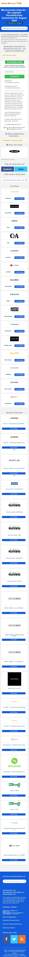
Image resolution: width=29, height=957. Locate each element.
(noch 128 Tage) (13, 517)
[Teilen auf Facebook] (6, 939)
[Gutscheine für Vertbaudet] (14, 192)
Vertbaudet (8, 198)
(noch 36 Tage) (14, 750)
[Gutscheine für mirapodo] (14, 251)
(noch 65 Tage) (14, 613)
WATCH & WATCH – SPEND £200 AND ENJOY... (14, 635)
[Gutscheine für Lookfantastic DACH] (14, 822)
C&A (8, 243)
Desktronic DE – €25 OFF (14, 688)
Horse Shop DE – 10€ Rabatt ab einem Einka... (14, 745)
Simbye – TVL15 (14, 809)
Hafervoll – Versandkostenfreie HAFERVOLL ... (14, 423)
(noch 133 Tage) (13, 428)
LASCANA (8, 374)
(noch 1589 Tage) (13, 473)
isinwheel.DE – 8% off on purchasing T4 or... (14, 771)
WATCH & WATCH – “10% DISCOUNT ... (14, 661)
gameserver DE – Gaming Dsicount (14, 489)
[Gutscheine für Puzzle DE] (14, 701)
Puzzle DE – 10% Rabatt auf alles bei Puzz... (14, 726)
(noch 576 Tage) (13, 814)
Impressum (14, 953)
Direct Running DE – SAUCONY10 (14, 558)
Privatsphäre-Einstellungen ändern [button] (11, 920)
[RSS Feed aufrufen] (22, 939)
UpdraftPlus (8, 403)
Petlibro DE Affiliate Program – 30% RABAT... (14, 855)
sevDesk (8, 272)
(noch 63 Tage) (14, 693)
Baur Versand (8, 360)
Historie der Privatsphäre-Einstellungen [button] (12, 924)
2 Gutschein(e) (19, 272)
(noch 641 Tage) (13, 795)
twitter (21, 169)
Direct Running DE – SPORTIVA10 (14, 512)
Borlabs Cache (8, 345)
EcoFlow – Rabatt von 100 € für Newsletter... (14, 468)
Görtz (8, 227)
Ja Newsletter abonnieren (13, 88)
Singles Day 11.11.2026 (18, 955)
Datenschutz (10, 124)
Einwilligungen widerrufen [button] (9, 927)
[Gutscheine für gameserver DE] (14, 483)
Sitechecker (8, 331)
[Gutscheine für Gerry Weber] (14, 206)
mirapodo (8, 257)
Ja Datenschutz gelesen (12, 82)
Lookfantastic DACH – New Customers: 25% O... (14, 829)
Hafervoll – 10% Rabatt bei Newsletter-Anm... (14, 442)
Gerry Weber (8, 213)
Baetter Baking (8, 316)
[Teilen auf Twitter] (14, 939)
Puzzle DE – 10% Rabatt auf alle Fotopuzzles (14, 707)
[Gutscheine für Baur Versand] (14, 353)
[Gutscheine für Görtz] (14, 221)
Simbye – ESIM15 (14, 790)
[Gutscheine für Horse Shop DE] (14, 739)
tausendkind (8, 286)
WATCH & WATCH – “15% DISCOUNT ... (14, 608)
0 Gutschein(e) (19, 198)
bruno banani (8, 389)
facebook (7, 169)
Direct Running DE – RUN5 (14, 535)
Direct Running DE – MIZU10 (14, 581)
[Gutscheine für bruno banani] (14, 382)
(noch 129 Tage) (13, 494)
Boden (8, 301)
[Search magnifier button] (26, 28)
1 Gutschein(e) (19, 331)
